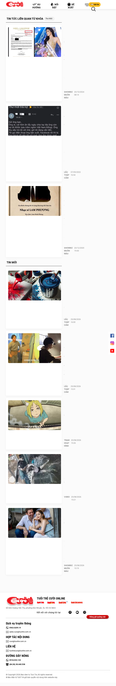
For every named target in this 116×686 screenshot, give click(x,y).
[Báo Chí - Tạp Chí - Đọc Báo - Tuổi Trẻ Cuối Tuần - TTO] (52, 602)
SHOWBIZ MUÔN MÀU (68, 95)
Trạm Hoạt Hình (66, 443)
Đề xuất (71, 6)
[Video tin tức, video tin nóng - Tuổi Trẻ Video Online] (64, 602)
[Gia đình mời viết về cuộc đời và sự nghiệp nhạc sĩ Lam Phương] (34, 201)
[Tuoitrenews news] (77, 602)
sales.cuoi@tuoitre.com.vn (20, 632)
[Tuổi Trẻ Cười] (84, 612)
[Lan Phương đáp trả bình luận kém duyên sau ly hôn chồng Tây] (34, 523)
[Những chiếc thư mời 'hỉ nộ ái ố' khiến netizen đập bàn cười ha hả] (34, 121)
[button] (86, 5)
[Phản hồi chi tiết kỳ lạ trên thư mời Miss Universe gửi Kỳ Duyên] (34, 42)
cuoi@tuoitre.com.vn (17, 641)
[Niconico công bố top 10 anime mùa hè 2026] (34, 415)
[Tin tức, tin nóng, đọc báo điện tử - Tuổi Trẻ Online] (41, 602)
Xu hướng (36, 6)
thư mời (48, 19)
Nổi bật (55, 6)
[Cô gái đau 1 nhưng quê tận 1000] (34, 469)
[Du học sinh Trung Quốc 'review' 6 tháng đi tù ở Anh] (34, 348)
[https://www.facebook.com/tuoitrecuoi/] (70, 612)
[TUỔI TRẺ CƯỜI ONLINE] (20, 601)
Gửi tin (96, 4)
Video (67, 497)
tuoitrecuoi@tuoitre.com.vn (20, 651)
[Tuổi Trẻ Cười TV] (77, 612)
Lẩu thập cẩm (66, 175)
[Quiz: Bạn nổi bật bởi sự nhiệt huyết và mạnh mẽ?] (34, 286)
